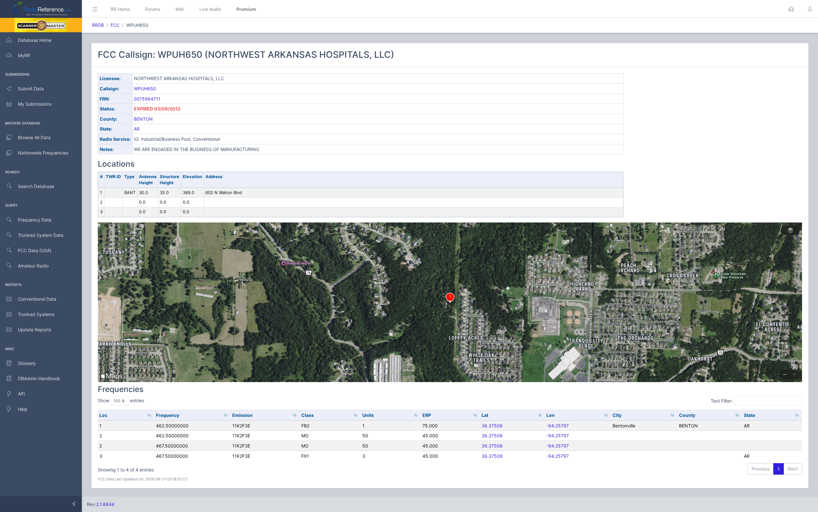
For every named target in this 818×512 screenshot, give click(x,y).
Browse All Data (34, 137)
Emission (242, 415)
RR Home (120, 9)
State (749, 415)
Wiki (179, 9)
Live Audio (210, 9)
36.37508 (492, 425)
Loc (103, 415)
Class (307, 415)
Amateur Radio (33, 265)
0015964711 (147, 99)
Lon (550, 415)
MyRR (24, 55)
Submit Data (31, 88)
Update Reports (34, 329)
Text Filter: (722, 400)
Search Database (36, 186)
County (687, 415)
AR (137, 129)
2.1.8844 (105, 504)
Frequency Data (34, 219)
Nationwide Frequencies (43, 152)
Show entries (121, 400)
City (617, 415)
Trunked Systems (36, 314)
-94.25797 (557, 425)
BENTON (143, 119)
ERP (426, 415)
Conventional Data (37, 299)
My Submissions (34, 104)
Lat (485, 415)
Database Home (34, 40)
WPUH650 (145, 88)
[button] (791, 8)
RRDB (98, 25)
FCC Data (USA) (34, 250)
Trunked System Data (40, 235)
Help (22, 409)
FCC (115, 25)
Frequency (167, 415)
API (21, 393)
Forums (152, 9)
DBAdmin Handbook (39, 378)
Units (368, 415)
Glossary (27, 363)
